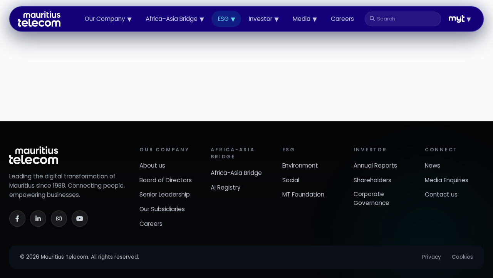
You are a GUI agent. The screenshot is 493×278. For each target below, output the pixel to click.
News (432, 165)
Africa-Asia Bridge (236, 173)
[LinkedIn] (38, 218)
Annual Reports (375, 165)
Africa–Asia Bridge (175, 19)
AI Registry (226, 187)
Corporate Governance (371, 198)
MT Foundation (303, 194)
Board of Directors (165, 180)
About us (152, 165)
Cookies (462, 257)
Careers (342, 19)
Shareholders (372, 180)
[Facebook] (17, 218)
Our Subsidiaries (162, 209)
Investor (263, 19)
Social (290, 180)
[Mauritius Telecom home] (39, 19)
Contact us (441, 194)
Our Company (108, 19)
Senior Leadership (164, 194)
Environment (300, 165)
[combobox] (406, 19)
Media (305, 19)
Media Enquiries (446, 180)
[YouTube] (80, 218)
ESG (226, 19)
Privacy (431, 257)
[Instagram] (59, 218)
